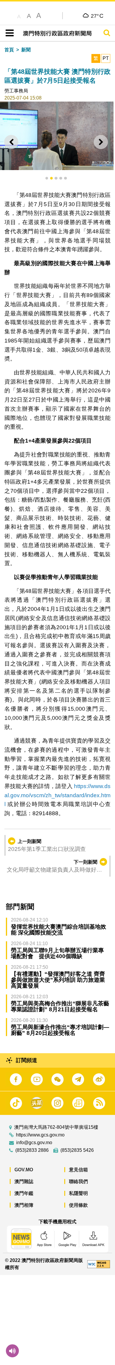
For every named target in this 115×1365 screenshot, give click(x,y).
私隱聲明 (78, 1193)
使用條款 (78, 1205)
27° (97, 15)
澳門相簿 (23, 1205)
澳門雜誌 (23, 1181)
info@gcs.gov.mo (34, 1142)
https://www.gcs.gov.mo (40, 1135)
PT (106, 58)
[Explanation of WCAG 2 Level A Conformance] (98, 1263)
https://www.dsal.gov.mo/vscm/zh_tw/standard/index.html (57, 795)
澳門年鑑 (23, 1193)
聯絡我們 (78, 1181)
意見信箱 (78, 1169)
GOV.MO (23, 1169)
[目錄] (8, 33)
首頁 (9, 49)
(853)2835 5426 (77, 1150)
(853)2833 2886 (32, 1150)
